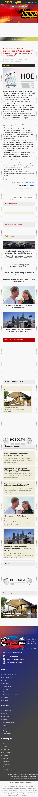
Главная (11, 782)
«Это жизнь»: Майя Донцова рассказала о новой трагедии (19, 306)
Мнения (5, 767)
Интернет (6, 683)
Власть (5, 755)
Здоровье (6, 698)
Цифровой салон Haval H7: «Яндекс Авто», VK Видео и (18, 252)
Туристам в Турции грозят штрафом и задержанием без (19, 273)
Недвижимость (8, 722)
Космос (5, 689)
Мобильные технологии (11, 695)
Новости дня (9, 61)
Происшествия (8, 677)
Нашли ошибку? (8, 200)
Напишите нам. (30, 185)
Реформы (6, 761)
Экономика (7, 711)
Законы (5, 758)
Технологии (7, 686)
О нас (17, 782)
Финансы (6, 716)
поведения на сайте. (29, 188)
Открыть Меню (20, 39)
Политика (6, 752)
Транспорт (18, 61)
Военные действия (9, 675)
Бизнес (5, 713)
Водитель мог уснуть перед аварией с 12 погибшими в (19, 280)
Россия (5, 747)
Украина (6, 750)
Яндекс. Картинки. (29, 182)
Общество (6, 764)
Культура (6, 728)
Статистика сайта (27, 784)
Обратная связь (25, 782)
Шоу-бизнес (7, 734)
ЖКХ (4, 725)
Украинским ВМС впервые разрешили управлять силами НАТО (19, 330)
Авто (4, 680)
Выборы (5, 770)
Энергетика (7, 700)
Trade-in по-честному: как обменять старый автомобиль (19, 257)
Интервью (6, 731)
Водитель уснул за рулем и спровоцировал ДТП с (19, 265)
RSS (18, 784)
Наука (5, 692)
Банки (5, 719)
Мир (4, 744)
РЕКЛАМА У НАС (10, 784)
